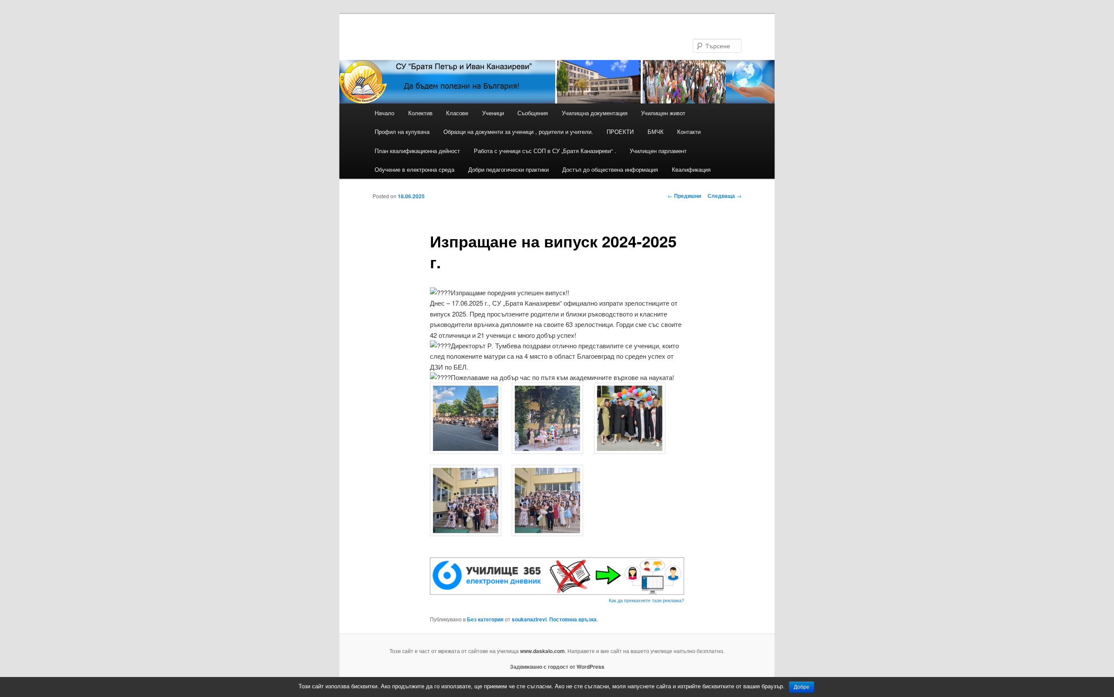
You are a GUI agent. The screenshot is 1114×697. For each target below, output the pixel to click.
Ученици (493, 113)
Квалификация (691, 169)
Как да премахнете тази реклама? (646, 600)
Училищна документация (594, 113)
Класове (457, 113)
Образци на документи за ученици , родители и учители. (518, 131)
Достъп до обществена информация (610, 169)
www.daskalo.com (542, 651)
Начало (384, 113)
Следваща (725, 196)
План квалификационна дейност (417, 151)
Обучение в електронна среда (414, 169)
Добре (801, 687)
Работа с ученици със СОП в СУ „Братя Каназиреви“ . (545, 151)
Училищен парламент (658, 151)
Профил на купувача (402, 131)
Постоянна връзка (573, 619)
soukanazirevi (529, 619)
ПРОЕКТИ (620, 131)
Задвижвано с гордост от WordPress (557, 666)
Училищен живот (663, 113)
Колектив (420, 113)
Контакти (689, 131)
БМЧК (656, 131)
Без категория (485, 619)
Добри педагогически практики (508, 169)
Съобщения (532, 113)
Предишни (684, 196)
